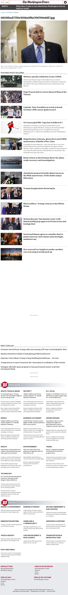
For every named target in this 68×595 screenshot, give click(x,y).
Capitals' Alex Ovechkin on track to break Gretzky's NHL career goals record (42, 108)
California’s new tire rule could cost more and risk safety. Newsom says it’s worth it (34, 436)
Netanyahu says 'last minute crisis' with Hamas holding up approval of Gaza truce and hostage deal (44, 221)
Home (3, 12)
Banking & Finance (31, 507)
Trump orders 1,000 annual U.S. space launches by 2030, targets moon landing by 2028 (10, 485)
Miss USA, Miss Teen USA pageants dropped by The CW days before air (33, 451)
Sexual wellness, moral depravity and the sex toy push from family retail (56, 431)
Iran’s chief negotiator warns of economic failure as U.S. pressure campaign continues (33, 403)
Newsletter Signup (6, 570)
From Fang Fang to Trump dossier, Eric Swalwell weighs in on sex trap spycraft (11, 395)
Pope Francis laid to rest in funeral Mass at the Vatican (45, 93)
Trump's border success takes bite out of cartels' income (11, 525)
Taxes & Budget (7, 535)
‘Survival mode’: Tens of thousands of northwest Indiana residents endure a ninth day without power (11, 493)
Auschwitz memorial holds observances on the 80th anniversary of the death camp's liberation (43, 175)
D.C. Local (50, 391)
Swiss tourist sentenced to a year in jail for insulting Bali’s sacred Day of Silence (56, 458)
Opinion (37, 570)
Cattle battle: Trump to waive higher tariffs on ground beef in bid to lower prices (34, 422)
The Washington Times (42, 568)
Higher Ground (52, 418)
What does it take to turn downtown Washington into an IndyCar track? (40, 7)
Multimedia (9, 12)
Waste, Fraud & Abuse (10, 391)
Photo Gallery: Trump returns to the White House (43, 204)
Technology (6, 473)
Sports (37, 574)
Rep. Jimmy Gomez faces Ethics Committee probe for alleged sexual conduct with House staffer (11, 409)
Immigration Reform (10, 521)
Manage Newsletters (7, 568)
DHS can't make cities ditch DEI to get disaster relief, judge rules (11, 511)
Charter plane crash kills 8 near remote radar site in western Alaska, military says (56, 542)
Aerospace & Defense (55, 521)
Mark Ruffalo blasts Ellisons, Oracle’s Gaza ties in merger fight (33, 458)
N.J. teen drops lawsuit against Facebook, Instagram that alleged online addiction (11, 478)
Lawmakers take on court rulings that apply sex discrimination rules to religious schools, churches (55, 423)
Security (27, 391)
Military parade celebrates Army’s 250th (42, 76)
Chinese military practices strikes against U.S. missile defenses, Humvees (32, 395)
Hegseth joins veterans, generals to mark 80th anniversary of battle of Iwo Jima (45, 140)
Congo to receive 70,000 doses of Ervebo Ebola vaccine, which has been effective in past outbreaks (11, 458)
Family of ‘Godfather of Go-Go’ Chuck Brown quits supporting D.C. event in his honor (56, 395)
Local (36, 572)
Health (4, 447)
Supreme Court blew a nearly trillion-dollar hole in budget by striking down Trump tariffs (33, 430)
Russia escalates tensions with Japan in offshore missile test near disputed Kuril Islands (32, 409)
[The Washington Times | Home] (36, 2)
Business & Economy (32, 418)
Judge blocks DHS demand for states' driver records (32, 542)
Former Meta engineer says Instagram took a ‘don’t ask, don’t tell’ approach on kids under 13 (11, 465)
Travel (49, 447)
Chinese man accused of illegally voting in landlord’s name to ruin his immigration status (11, 403)
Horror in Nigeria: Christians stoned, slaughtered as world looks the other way (55, 438)
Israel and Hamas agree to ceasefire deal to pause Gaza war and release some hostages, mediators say (43, 236)
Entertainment (30, 447)
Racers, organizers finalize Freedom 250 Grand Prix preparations (54, 409)
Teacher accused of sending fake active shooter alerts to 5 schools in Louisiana (56, 514)
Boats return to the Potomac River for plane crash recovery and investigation (43, 158)
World (4, 418)
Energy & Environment (11, 507)
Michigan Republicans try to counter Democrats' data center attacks (33, 528)
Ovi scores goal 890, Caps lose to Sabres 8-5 (42, 122)
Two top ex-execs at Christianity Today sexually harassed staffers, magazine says (11, 554)
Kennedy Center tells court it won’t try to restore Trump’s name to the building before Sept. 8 (56, 465)
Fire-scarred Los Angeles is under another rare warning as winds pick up (43, 250)
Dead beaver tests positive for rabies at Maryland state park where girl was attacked (55, 403)
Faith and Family (8, 550)
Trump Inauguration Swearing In (39, 188)
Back (7, 2)
